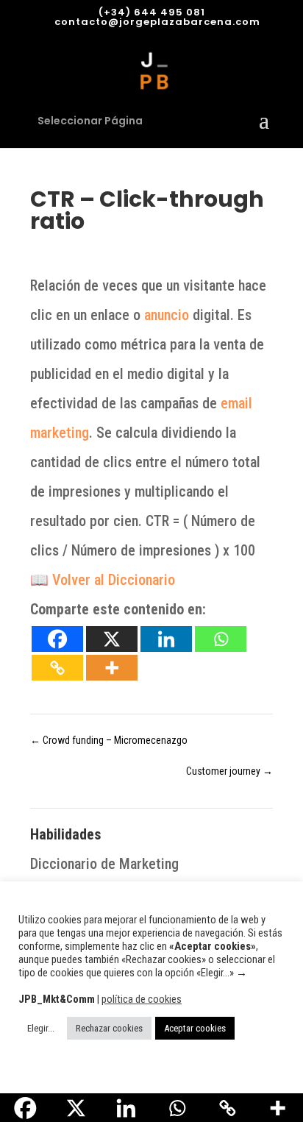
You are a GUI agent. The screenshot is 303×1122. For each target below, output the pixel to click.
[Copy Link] (57, 668)
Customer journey (229, 771)
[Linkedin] (166, 639)
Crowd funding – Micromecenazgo (109, 740)
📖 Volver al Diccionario (102, 580)
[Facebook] (57, 639)
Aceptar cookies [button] (195, 1028)
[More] (112, 668)
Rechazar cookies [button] (109, 1028)
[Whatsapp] (220, 639)
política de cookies (141, 999)
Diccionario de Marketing (104, 864)
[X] (112, 639)
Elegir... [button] (40, 1028)
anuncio (166, 315)
